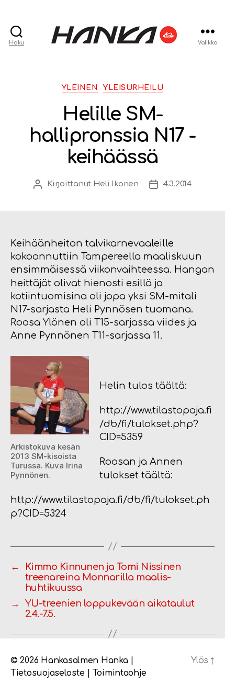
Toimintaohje (120, 673)
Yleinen (80, 88)
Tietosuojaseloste (47, 673)
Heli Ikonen (116, 184)
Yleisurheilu (133, 88)
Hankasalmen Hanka (84, 660)
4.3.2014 (177, 184)
